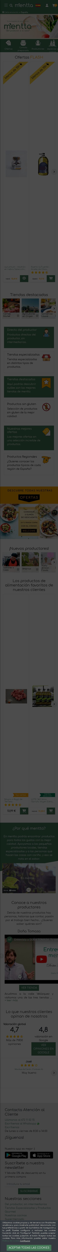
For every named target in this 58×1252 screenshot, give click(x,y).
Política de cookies (10, 1241)
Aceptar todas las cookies (29, 1247)
